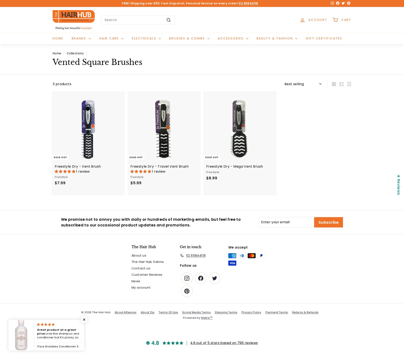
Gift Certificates (324, 38)
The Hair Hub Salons (148, 262)
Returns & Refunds (305, 312)
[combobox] (138, 20)
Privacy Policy (251, 312)
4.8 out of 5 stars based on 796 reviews (224, 342)
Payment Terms (277, 312)
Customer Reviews (147, 274)
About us (139, 255)
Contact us (141, 268)
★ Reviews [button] (398, 184)
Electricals (145, 38)
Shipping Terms (226, 312)
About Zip (148, 312)
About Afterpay (126, 312)
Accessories (231, 38)
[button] (65, 171)
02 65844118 (248, 3)
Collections (75, 53)
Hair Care (109, 38)
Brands (80, 38)
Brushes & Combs (187, 38)
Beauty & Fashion (275, 38)
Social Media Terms (196, 312)
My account (141, 287)
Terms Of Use (168, 312)
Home (58, 38)
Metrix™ (207, 318)
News (136, 281)
